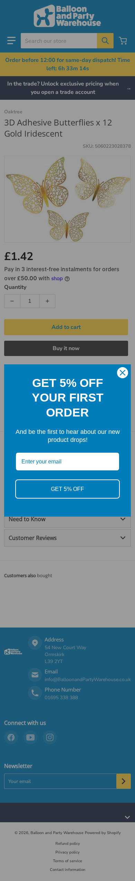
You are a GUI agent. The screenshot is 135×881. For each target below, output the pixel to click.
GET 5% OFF (67, 489)
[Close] (122, 372)
